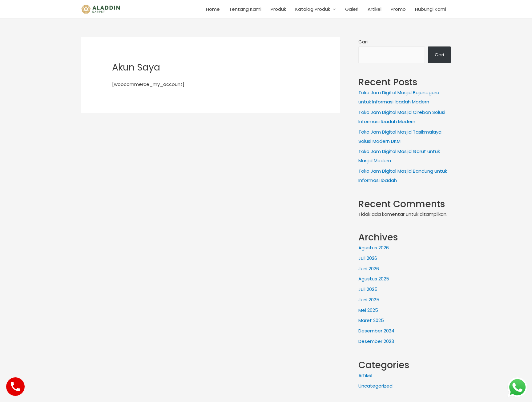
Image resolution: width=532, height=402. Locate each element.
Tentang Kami (245, 9)
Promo (398, 9)
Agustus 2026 (373, 247)
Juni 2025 (368, 299)
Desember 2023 (376, 341)
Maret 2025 (371, 320)
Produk (278, 9)
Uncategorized (375, 386)
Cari (363, 41)
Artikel (374, 9)
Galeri (351, 9)
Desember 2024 (376, 331)
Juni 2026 (368, 268)
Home (213, 9)
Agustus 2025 (373, 278)
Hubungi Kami (430, 9)
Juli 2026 (367, 258)
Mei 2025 (368, 310)
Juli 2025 (367, 289)
